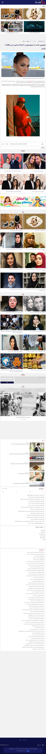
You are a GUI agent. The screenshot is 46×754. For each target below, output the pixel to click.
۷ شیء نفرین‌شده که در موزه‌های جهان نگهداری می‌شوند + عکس (35, 604)
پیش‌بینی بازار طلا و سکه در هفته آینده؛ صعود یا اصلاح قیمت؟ (19, 463)
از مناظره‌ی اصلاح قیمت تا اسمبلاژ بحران (38, 595)
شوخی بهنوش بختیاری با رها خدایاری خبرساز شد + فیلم (36, 606)
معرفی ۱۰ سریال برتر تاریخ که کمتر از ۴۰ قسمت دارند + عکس (35, 597)
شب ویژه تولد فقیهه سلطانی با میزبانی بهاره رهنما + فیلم (36, 583)
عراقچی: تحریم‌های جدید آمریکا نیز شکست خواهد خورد (36, 588)
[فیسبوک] (5, 144)
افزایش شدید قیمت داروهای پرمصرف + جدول (11, 32)
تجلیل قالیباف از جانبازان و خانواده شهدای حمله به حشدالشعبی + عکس (34, 602)
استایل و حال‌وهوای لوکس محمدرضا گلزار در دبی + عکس (36, 572)
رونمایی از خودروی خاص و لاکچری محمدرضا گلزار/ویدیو (36, 642)
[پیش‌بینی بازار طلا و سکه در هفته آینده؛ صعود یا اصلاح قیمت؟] (37, 466)
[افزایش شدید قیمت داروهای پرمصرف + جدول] (12, 26)
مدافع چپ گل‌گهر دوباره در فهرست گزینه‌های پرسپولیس (36, 599)
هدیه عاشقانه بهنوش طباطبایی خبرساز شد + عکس (36, 523)
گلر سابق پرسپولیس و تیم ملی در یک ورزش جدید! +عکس (36, 565)
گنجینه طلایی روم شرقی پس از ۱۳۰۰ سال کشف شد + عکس (35, 554)
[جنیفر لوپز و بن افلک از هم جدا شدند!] (34, 161)
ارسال (7, 382)
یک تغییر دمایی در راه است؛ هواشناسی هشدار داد (37, 629)
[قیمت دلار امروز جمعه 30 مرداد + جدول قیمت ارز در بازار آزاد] (34, 342)
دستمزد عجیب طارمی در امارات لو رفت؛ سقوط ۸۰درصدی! (36, 616)
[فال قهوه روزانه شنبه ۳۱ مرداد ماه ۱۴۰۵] (12, 13)
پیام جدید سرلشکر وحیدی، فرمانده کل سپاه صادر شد (36, 566)
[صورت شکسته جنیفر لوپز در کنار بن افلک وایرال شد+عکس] (11, 161)
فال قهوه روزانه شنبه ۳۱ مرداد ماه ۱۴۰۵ (11, 20)
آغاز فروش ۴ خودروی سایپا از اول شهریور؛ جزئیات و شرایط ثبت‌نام (19, 454)
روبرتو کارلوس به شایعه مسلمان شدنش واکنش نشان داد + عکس (35, 640)
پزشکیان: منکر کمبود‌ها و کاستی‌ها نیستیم (38, 633)
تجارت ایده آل (42, 536)
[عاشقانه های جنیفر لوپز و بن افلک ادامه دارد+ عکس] (11, 182)
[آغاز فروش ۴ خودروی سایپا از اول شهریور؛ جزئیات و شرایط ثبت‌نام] (37, 457)
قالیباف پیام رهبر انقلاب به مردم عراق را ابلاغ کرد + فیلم (36, 574)
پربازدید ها (41, 488)
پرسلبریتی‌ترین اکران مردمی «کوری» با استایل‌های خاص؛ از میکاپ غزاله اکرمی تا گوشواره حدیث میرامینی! (11, 332)
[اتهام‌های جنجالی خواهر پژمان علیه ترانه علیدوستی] (34, 303)
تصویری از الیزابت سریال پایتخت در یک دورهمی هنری (14, 312)
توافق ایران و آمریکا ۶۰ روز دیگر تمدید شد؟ (23, 417)
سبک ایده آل (43, 532)
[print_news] (7, 144)
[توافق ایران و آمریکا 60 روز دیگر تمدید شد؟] (23, 402)
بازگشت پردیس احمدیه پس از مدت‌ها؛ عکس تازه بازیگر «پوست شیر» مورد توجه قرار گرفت (34, 290)
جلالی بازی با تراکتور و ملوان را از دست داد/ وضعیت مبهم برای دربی (34, 643)
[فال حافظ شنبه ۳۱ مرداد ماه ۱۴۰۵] (34, 13)
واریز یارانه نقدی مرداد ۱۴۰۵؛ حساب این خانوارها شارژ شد (36, 615)
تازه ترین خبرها (42, 537)
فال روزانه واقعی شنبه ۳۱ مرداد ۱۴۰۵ (34, 32)
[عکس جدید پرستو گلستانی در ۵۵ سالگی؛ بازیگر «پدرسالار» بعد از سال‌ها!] (34, 240)
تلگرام (40, 745)
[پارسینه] (39, 2)
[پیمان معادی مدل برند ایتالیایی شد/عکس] (11, 280)
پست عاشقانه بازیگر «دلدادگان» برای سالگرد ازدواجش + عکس (35, 561)
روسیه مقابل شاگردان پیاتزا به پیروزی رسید (38, 581)
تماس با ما (24, 740)
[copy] (42, 144)
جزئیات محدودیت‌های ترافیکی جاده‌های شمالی (37, 638)
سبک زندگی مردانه (42, 534)
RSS (20, 740)
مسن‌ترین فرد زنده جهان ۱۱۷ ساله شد (23, 473)
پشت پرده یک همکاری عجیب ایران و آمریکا (37, 509)
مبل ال (44, 539)
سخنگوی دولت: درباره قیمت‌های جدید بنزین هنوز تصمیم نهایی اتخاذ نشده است (33, 620)
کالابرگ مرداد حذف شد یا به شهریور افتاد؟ (38, 649)
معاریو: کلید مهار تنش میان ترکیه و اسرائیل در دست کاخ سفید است (34, 622)
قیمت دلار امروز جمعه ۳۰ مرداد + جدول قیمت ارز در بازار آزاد (36, 351)
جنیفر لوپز (30, 81)
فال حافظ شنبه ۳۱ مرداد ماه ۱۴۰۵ (34, 20)
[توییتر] (1, 144)
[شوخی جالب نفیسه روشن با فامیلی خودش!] (11, 260)
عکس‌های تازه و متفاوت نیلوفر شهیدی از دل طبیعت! (14, 249)
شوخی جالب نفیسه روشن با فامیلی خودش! (15, 269)
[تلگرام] (3, 144)
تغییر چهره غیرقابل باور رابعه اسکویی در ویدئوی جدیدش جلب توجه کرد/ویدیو (33, 647)
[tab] (25, 419)
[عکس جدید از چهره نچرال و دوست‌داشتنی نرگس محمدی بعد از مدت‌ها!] (34, 260)
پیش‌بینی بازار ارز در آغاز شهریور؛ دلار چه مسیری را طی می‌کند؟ (35, 590)
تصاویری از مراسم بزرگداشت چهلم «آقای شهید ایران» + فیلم (20, 444)
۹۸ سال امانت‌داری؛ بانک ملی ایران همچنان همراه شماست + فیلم (35, 593)
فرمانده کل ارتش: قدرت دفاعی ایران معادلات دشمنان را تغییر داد (35, 584)
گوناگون (43, 6)
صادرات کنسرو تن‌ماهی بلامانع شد (39, 627)
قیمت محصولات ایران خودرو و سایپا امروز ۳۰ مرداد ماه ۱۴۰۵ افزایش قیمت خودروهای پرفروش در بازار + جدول (11, 371)
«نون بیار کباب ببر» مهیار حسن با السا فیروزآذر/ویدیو (35, 495)
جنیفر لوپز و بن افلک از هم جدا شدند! (38, 171)
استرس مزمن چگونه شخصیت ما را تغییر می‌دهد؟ (37, 600)
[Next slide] (44, 400)
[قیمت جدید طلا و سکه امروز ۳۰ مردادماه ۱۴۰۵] (34, 361)
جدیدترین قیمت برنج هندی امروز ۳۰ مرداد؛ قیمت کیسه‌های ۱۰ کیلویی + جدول (33, 609)
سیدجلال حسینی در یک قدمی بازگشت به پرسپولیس (36, 608)
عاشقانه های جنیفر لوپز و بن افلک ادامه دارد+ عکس (13, 191)
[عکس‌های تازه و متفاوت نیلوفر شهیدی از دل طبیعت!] (11, 240)
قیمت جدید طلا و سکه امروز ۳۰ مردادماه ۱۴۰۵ (38, 370)
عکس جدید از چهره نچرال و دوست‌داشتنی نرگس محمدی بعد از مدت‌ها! (35, 270)
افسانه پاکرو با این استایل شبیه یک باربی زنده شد (37, 331)
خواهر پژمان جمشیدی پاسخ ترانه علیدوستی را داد (36, 501)
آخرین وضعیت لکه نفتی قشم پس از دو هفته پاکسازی (21, 483)
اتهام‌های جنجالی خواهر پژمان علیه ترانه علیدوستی (37, 312)
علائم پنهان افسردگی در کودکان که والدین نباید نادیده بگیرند (35, 552)
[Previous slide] (2, 400)
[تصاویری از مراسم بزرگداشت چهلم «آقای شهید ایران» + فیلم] (37, 447)
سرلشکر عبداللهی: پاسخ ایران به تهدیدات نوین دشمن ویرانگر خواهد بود (34, 645)
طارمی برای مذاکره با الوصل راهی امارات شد (38, 591)
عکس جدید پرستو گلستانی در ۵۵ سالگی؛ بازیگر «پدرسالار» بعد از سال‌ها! (35, 250)
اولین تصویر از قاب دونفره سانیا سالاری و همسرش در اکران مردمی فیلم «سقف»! (31, 511)
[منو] (2, 2)
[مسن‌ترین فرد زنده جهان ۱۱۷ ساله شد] (37, 476)
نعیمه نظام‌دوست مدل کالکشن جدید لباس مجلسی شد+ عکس (35, 563)
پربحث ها (3, 488)
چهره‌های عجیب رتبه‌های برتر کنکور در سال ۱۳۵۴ (37, 611)
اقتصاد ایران (43, 530)
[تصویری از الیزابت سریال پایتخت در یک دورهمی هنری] (11, 303)
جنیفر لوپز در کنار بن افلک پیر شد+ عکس (38, 191)
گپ (44, 745)
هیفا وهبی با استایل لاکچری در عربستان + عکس (15, 351)
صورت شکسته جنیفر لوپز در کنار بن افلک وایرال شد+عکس (12, 171)
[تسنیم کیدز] (23, 202)
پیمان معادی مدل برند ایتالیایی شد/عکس (16, 289)
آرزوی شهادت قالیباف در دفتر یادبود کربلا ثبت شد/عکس (36, 636)
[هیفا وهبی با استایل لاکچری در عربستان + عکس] (11, 342)
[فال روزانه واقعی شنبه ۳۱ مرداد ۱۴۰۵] (34, 26)
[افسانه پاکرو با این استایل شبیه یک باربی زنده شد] (34, 322)
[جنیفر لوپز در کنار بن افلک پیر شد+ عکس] (34, 182)
